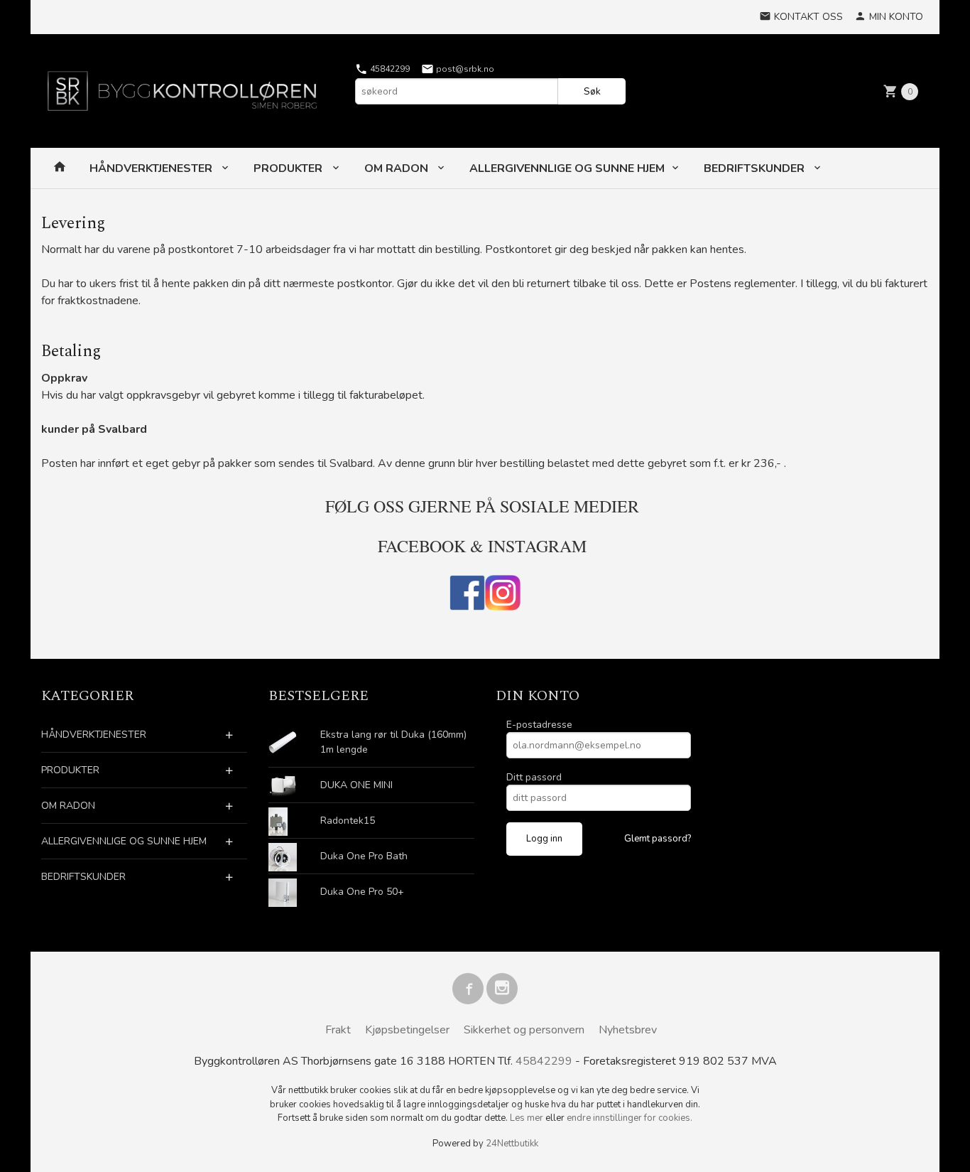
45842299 (389, 69)
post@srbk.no (464, 69)
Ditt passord (534, 777)
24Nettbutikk (512, 1143)
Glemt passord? (657, 838)
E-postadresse (539, 724)
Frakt (338, 1030)
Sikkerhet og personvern (524, 1030)
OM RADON (397, 168)
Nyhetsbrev (628, 1030)
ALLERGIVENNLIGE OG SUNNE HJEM (567, 168)
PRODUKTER (289, 168)
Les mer (527, 1118)
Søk (592, 91)
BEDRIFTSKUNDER (755, 168)
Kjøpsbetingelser (407, 1030)
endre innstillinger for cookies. (629, 1118)
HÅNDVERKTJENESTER (152, 168)
